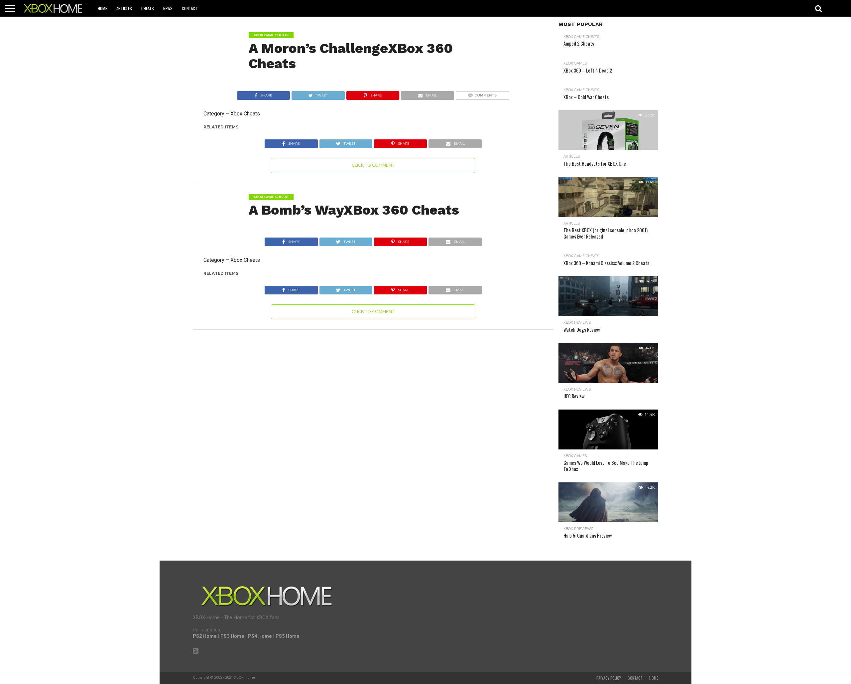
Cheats (147, 8)
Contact (189, 8)
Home (102, 8)
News (168, 8)
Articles (124, 8)
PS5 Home (288, 636)
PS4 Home (260, 636)
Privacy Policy (608, 678)
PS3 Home (232, 636)
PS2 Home (205, 636)
